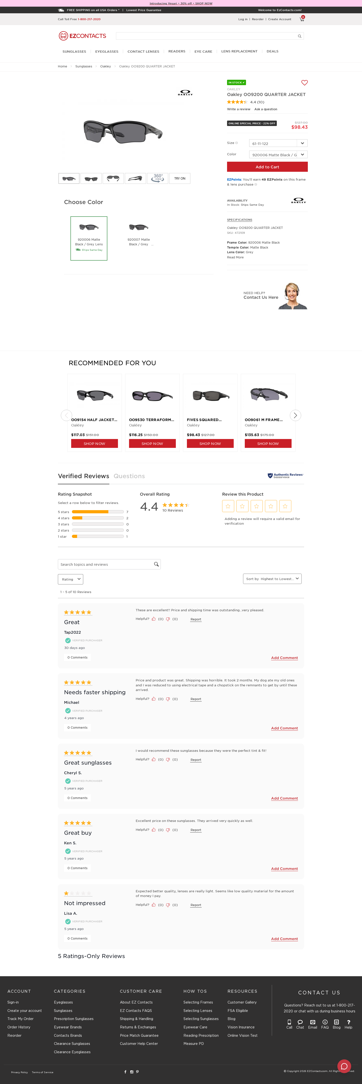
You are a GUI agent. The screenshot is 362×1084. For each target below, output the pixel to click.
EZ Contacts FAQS (136, 1010)
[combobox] (277, 579)
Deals (273, 51)
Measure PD (193, 1043)
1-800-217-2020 (89, 19)
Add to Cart (267, 166)
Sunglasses (83, 66)
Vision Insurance (241, 1027)
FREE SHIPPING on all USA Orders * (93, 10)
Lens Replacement (239, 51)
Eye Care (203, 51)
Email (312, 1027)
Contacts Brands (68, 1035)
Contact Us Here (261, 297)
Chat (300, 1027)
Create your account (24, 1010)
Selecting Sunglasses (201, 1019)
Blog (231, 1019)
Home (62, 66)
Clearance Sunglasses (72, 1043)
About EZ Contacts (136, 1002)
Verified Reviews (83, 475)
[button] (228, 506)
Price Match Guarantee (139, 1035)
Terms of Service (42, 1072)
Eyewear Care (195, 1027)
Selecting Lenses (197, 1010)
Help (348, 1027)
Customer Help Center (139, 1043)
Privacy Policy (19, 1072)
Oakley (105, 66)
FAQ (325, 1027)
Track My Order (20, 1019)
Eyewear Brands (68, 1027)
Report (196, 619)
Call (289, 1027)
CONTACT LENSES (143, 51)
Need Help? (254, 293)
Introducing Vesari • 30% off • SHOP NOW (181, 3)
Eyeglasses (63, 1002)
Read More (235, 257)
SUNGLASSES (74, 51)
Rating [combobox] (67, 579)
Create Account (279, 19)
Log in (242, 19)
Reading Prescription (201, 1035)
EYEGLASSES (106, 51)
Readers (176, 51)
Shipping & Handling (136, 1019)
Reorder (258, 19)
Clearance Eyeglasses (72, 1052)
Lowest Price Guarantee (143, 10)
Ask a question (265, 109)
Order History (18, 1027)
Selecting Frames (198, 1002)
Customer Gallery (242, 1002)
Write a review (238, 109)
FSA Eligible (238, 1010)
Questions (129, 475)
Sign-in (13, 1002)
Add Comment (284, 658)
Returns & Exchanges (138, 1027)
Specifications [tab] (239, 219)
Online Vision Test (243, 1035)
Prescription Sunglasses (74, 1019)
